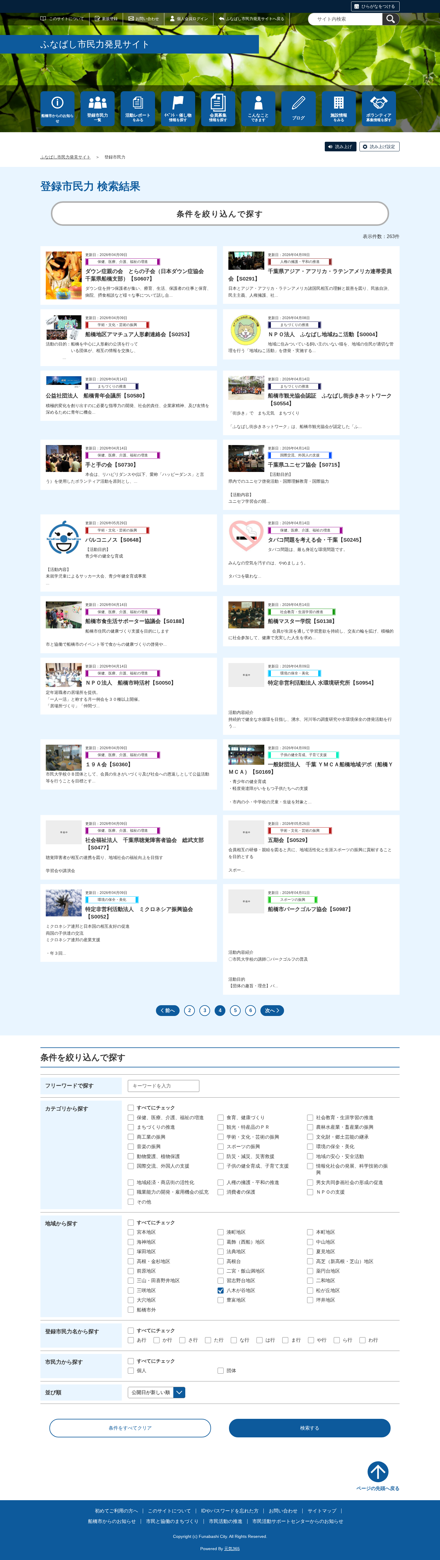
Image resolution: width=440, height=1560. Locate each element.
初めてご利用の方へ (116, 1510)
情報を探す (178, 117)
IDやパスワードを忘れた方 (230, 1510)
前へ (170, 1010)
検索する (309, 1427)
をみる (138, 117)
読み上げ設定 (382, 146)
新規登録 (110, 18)
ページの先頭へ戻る (378, 1488)
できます (258, 117)
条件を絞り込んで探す (220, 213)
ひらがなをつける (378, 6)
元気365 (232, 1548)
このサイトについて (66, 18)
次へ (270, 1010)
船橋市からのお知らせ (57, 118)
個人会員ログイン (192, 18)
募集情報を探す (379, 117)
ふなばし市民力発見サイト (65, 157)
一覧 (97, 117)
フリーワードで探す (69, 1086)
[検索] (391, 19)
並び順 (53, 1393)
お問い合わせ (147, 18)
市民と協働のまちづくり (172, 1521)
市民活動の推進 (225, 1521)
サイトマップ (322, 1510)
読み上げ (343, 146)
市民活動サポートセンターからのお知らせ (297, 1521)
